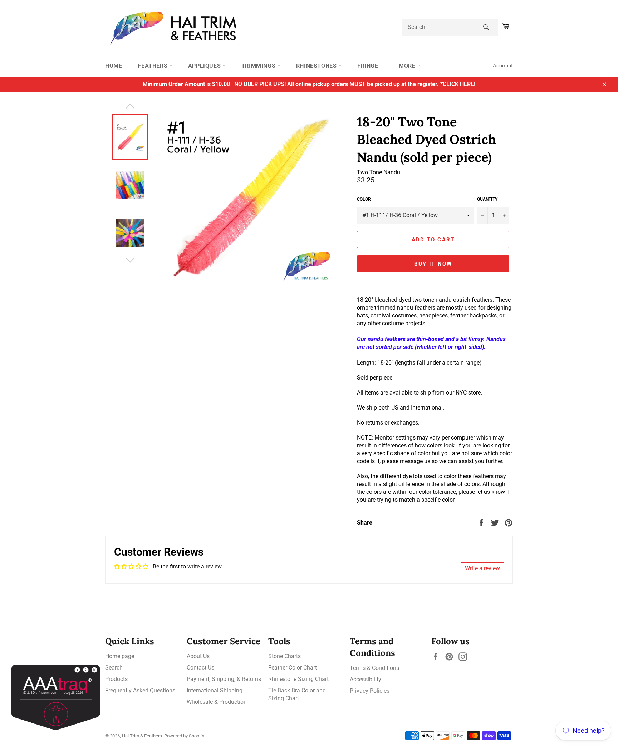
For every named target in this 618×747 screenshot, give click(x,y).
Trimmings (259, 65)
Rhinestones (317, 65)
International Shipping (214, 690)
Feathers (153, 65)
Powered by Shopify (184, 735)
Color (364, 199)
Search (114, 667)
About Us (198, 656)
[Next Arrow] (130, 260)
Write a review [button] (482, 568)
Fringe (368, 65)
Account (503, 65)
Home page (119, 656)
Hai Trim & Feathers (142, 735)
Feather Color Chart (292, 667)
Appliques (205, 65)
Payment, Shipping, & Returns (224, 679)
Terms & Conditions (374, 668)
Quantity (487, 199)
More (408, 65)
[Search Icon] (486, 27)
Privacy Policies (369, 690)
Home (113, 65)
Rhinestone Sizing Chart (298, 679)
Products (116, 679)
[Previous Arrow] (130, 106)
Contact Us (200, 667)
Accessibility (365, 679)
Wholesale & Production (217, 701)
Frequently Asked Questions (140, 690)
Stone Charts (284, 656)
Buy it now (433, 264)
